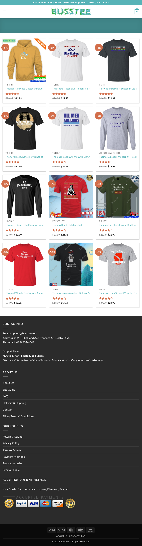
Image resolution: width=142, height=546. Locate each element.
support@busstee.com (23, 333)
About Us (8, 382)
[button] (5, 11)
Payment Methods (14, 456)
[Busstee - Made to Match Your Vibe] (71, 12)
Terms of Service (12, 449)
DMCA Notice (11, 470)
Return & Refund (13, 436)
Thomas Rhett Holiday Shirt (67, 224)
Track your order (12, 463)
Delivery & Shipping (14, 402)
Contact (7, 409)
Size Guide (9, 389)
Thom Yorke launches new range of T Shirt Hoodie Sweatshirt (38, 156)
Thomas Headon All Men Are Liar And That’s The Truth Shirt (84, 156)
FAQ (5, 396)
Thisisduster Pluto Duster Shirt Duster (26, 88)
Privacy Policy (11, 443)
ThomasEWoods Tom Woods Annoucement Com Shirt (34, 293)
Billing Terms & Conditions (18, 416)
